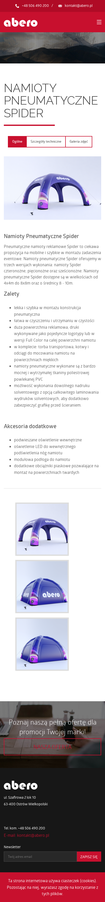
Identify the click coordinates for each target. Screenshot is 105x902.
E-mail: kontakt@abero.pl (26, 835)
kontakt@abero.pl (79, 5)
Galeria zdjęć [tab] (79, 141)
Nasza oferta (52, 746)
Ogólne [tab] (17, 141)
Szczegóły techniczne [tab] (46, 141)
